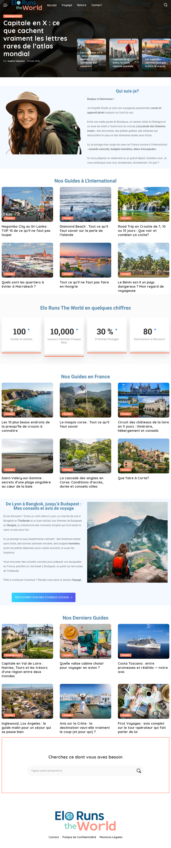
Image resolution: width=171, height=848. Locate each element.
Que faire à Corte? (133, 478)
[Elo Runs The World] (26, 5)
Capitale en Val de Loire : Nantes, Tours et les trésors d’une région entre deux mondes (25, 669)
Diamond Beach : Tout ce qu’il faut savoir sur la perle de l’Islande (84, 230)
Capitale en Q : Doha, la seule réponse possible (123, 63)
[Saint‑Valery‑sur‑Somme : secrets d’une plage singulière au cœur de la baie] (27, 455)
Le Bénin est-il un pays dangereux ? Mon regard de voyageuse (141, 286)
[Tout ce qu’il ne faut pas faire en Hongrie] (85, 260)
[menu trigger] (7, 5)
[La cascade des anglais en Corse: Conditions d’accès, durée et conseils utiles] (85, 455)
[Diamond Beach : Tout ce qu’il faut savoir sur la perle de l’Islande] (85, 204)
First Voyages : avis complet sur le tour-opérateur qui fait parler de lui (142, 727)
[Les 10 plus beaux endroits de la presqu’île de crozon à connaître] (27, 400)
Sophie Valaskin (16, 61)
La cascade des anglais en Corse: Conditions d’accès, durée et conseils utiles (81, 482)
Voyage (9, 218)
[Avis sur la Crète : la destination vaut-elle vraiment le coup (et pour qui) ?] (85, 701)
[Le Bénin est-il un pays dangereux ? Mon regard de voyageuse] (143, 260)
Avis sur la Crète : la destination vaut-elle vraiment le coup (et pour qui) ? (85, 727)
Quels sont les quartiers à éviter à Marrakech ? (23, 284)
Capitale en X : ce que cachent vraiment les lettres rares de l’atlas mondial (35, 38)
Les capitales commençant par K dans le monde (155, 63)
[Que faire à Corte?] (143, 455)
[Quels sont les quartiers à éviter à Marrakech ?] (27, 260)
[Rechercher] (166, 5)
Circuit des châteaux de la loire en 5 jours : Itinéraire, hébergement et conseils (143, 426)
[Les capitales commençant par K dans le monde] (156, 55)
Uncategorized (12, 16)
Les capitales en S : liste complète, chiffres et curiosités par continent (91, 59)
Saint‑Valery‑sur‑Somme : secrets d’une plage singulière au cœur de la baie (26, 482)
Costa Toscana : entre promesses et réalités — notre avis (143, 667)
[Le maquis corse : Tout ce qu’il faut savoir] (85, 400)
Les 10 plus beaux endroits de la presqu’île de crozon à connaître (26, 426)
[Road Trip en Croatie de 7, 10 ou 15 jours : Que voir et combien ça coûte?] (143, 204)
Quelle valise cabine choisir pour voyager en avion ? (82, 665)
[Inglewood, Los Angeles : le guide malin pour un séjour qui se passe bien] (27, 701)
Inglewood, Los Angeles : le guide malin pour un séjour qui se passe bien (26, 727)
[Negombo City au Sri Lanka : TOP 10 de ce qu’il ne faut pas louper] (27, 204)
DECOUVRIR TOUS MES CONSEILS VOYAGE (42, 597)
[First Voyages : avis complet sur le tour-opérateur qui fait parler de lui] (143, 701)
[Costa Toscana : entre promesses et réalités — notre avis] (143, 641)
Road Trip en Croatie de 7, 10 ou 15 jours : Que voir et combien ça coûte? (141, 230)
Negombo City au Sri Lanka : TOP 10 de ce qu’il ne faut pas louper (26, 230)
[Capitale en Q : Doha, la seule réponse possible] (123, 55)
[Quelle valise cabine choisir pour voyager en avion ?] (85, 641)
